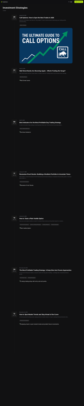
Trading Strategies (54, 224)
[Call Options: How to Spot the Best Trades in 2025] (46, 45)
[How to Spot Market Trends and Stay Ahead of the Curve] (46, 336)
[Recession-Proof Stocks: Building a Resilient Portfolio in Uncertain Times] (46, 197)
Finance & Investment (24, 181)
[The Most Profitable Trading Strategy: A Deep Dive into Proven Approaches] (46, 293)
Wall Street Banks (23, 76)
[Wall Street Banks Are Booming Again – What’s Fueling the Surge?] (46, 97)
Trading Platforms (46, 224)
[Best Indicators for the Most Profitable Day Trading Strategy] (46, 149)
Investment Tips (23, 277)
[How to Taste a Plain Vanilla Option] (46, 245)
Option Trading (23, 25)
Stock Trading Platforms (24, 128)
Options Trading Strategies (35, 224)
